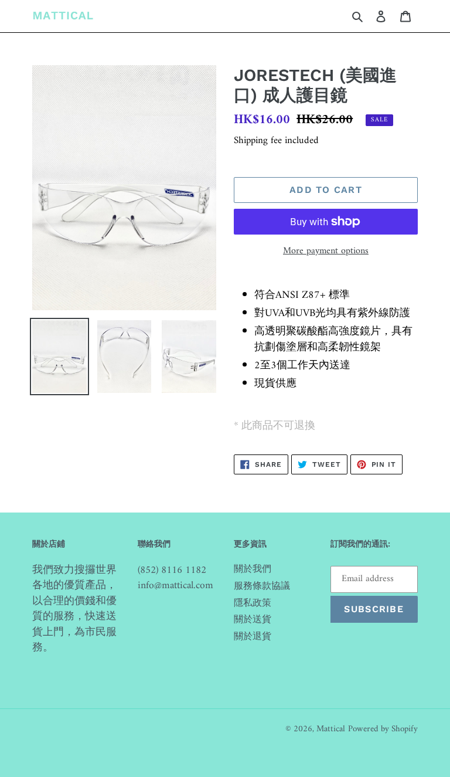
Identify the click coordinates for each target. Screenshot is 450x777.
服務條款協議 (262, 586)
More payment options (326, 251)
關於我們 (252, 569)
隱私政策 (252, 603)
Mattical (330, 729)
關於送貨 (252, 620)
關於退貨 (252, 637)
